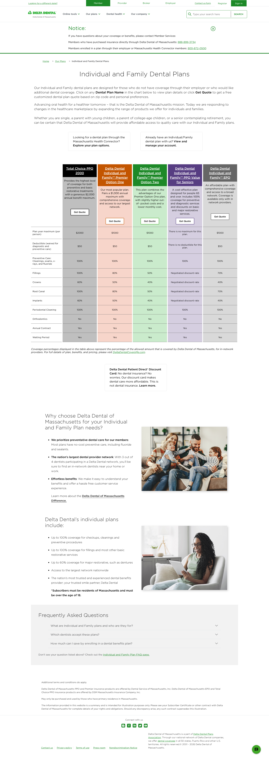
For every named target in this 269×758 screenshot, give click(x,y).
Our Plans (60, 61)
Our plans (91, 13)
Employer (170, 3)
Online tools (70, 13)
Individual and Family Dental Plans (90, 61)
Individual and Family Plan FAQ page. (126, 654)
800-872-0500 (197, 48)
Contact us (47, 747)
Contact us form (203, 3)
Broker (146, 3)
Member (98, 3)
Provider (122, 3)
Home (46, 61)
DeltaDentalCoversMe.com (129, 352)
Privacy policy (64, 747)
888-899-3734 (187, 42)
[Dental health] (124, 14)
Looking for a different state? (42, 3)
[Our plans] (99, 14)
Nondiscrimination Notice (123, 747)
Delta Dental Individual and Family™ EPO (220, 172)
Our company (139, 13)
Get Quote (80, 212)
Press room (99, 747)
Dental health (114, 13)
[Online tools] (79, 14)
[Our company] (149, 14)
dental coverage (166, 740)
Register (222, 3)
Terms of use (82, 747)
